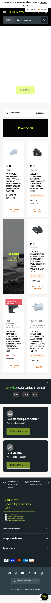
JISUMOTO (20, 589)
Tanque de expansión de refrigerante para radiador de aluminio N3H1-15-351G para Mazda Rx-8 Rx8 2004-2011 (37, 182)
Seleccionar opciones (13, 210)
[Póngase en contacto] (39, 12)
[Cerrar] (47, 382)
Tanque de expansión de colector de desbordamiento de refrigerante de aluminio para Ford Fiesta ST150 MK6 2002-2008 (13, 341)
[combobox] (32, 20)
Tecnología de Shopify (32, 589)
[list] (25, 484)
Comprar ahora (17, 431)
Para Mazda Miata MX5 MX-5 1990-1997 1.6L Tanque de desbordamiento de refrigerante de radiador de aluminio (13, 182)
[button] (4, 12)
